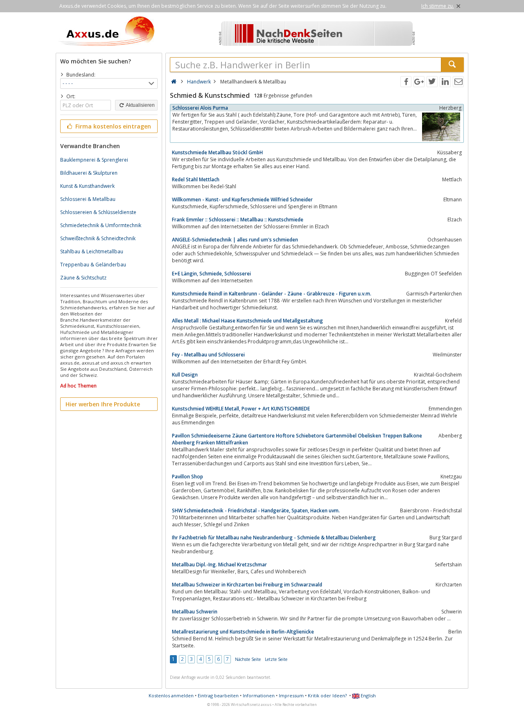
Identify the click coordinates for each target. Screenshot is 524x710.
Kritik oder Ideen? (327, 695)
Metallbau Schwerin (194, 611)
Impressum (291, 695)
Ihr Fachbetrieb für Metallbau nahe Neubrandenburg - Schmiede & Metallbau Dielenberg (274, 537)
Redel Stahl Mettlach (195, 179)
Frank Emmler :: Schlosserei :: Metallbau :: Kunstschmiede (237, 219)
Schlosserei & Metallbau (87, 199)
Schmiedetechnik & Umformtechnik (100, 225)
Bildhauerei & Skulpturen (88, 172)
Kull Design (185, 374)
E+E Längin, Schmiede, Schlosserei (211, 273)
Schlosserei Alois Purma (200, 107)
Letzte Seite (276, 659)
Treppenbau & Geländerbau (93, 264)
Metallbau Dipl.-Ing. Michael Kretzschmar (219, 564)
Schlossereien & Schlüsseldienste (98, 212)
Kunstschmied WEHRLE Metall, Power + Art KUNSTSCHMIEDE (241, 408)
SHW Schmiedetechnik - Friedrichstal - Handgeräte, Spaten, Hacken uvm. (256, 510)
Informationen (259, 695)
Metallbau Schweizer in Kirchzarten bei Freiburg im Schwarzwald (247, 584)
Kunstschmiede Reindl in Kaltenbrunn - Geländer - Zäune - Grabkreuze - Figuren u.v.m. (271, 293)
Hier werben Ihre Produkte (103, 404)
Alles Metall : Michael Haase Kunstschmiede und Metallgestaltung (247, 320)
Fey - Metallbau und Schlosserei (208, 354)
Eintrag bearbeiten (218, 695)
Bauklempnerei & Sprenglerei (94, 159)
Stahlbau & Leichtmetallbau (91, 251)
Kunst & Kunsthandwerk (87, 186)
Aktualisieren (140, 105)
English (367, 695)
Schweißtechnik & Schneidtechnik (98, 238)
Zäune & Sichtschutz (83, 277)
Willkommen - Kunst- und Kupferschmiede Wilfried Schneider (242, 199)
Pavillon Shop (187, 476)
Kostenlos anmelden (171, 695)
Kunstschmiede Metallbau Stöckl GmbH (217, 152)
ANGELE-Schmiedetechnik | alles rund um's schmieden (235, 239)
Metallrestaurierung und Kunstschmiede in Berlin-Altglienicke (243, 631)
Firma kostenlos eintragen (112, 126)
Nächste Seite (248, 659)
